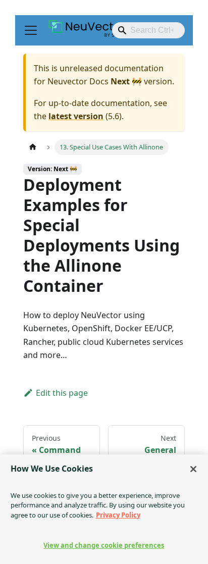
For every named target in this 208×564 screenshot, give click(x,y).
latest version (75, 116)
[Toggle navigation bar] (30, 30)
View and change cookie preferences (103, 545)
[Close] (193, 469)
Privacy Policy (118, 515)
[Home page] (32, 147)
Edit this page (62, 392)
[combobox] (148, 30)
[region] (104, 509)
